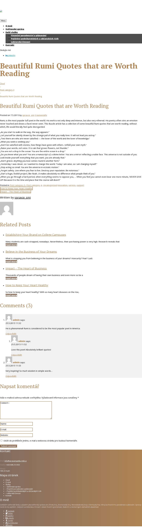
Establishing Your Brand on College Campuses (36, 235)
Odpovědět (11, 333)
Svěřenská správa (15, 29)
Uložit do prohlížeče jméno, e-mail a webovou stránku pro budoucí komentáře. (40, 440)
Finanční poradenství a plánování (28, 35)
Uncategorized (50, 185)
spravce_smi (28, 115)
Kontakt (10, 45)
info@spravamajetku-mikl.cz (16, 461)
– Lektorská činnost (13, 493)
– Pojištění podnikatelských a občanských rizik (23, 491)
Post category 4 (34, 185)
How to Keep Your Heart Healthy (16, 188)
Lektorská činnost (20, 42)
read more (11, 244)
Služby (8, 484)
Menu (3, 21)
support (80, 185)
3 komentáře (41, 115)
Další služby (12, 32)
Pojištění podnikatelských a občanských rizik (35, 38)
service (72, 185)
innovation (62, 185)
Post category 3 (7, 90)
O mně (9, 26)
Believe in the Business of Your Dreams (31, 251)
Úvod (2, 83)
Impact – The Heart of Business (15, 191)
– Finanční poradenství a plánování (19, 489)
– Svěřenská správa (13, 487)
